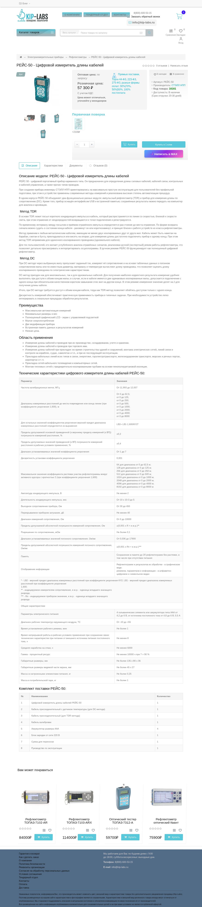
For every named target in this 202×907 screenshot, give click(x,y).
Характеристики (53, 165)
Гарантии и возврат (29, 853)
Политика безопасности (32, 864)
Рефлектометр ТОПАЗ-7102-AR (36, 821)
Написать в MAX (165, 154)
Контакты (24, 880)
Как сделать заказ (29, 857)
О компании (25, 860)
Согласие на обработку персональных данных (44, 870)
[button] (181, 41)
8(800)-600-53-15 (143, 13)
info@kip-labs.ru (143, 22)
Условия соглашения (30, 874)
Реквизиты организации (32, 867)
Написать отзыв (179, 65)
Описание (31, 165)
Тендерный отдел (28, 877)
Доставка (24, 887)
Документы (76, 165)
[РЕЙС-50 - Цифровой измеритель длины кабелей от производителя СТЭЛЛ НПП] (42, 88)
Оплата (23, 884)
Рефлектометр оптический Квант (166, 821)
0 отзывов (161, 65)
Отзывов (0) (100, 165)
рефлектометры (173, 228)
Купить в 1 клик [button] (163, 144)
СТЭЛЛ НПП (178, 85)
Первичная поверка (88, 114)
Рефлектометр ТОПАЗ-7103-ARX (79, 821)
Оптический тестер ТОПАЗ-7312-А (122, 821)
